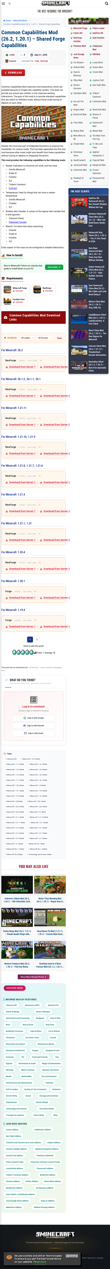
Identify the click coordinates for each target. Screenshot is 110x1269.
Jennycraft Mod (80, 165)
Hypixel (9, 1063)
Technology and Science (16, 1109)
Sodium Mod (79, 67)
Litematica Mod (99, 101)
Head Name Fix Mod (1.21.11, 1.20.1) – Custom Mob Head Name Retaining (50, 933)
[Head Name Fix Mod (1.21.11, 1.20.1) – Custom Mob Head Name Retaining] (50, 917)
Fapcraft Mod (98, 160)
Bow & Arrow (28, 1025)
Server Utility (11, 1096)
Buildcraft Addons (47, 1175)
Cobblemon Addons (42, 1130)
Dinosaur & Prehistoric (15, 1050)
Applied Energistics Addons (46, 1149)
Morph (8, 1076)
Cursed (53, 1037)
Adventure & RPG (32, 1005)
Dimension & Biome (46, 1044)
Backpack (40, 1018)
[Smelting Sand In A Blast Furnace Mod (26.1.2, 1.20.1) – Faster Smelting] (50, 950)
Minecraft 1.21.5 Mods (38, 828)
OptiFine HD (98, 33)
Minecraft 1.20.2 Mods (15, 807)
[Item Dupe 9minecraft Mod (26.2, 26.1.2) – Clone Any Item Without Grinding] (79, 254)
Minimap (9, 1070)
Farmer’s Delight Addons (16, 1149)
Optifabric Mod (80, 93)
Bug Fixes (50, 1025)
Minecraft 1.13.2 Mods (15, 770)
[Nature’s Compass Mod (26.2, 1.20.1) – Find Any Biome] (17, 950)
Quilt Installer (98, 38)
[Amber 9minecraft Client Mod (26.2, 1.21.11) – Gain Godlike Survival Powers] (79, 273)
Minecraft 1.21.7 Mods (38, 833)
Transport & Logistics (15, 1115)
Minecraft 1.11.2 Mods (15, 764)
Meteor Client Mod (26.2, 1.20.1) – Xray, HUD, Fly (97, 304)
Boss (8, 1025)
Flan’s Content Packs (14, 1162)
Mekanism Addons (14, 1207)
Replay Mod (79, 131)
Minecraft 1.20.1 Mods (37, 801)
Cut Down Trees (32, 1037)
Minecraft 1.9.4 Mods (15, 844)
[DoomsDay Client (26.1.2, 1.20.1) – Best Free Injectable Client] (79, 366)
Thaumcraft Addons (44, 1168)
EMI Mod (96, 54)
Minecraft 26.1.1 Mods (15, 849)
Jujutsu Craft (98, 80)
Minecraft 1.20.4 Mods (38, 807)
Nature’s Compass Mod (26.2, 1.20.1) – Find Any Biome (17, 965)
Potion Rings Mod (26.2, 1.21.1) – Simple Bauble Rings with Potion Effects (17, 933)
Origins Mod (79, 109)
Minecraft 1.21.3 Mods (39, 823)
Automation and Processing (18, 1018)
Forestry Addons (13, 1181)
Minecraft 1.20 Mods (15, 801)
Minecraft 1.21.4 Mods (15, 828)
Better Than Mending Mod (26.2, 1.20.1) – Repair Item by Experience (50, 900)
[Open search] (107, 3)
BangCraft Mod (99, 165)
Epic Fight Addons (13, 1136)
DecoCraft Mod (80, 114)
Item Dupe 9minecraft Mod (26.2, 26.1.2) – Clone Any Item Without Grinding (96, 254)
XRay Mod (78, 80)
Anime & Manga (12, 1012)
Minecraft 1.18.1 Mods (38, 780)
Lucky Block (98, 62)
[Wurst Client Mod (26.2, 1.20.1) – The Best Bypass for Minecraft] (79, 335)
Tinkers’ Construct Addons (17, 1175)
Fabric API (78, 33)
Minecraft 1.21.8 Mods (15, 838)
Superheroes (11, 1102)
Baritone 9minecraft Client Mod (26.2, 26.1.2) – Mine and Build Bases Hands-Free (97, 220)
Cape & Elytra (35, 1031)
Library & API (12, 759)
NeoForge (44, 61)
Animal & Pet (53, 1005)
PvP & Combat (12, 1089)
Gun (57, 1057)
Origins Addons (53, 1142)
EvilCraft (13, 188)
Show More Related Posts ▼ (34, 977)
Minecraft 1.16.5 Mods (38, 775)
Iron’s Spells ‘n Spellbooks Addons (20, 1194)
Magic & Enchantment (51, 1063)
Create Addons (12, 1130)
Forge (37, 61)
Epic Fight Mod (99, 85)
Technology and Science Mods (40, 854)
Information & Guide (27, 1063)
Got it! (72, 1256)
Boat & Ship (55, 1018)
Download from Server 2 (57, 366)
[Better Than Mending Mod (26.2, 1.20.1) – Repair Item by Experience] (50, 885)
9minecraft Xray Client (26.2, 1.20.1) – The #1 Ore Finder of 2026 (97, 237)
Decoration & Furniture (15, 1044)
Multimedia (26, 1076)
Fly (23, 1057)
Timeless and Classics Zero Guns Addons (23, 1142)
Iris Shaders (79, 62)
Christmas (10, 1037)
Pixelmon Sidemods (45, 1155)
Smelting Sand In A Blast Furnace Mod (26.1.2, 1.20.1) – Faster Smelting (50, 965)
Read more (40, 1261)
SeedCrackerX (80, 160)
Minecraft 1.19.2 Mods (38, 791)
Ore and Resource (49, 1076)
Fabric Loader (98, 28)
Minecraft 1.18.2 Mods (15, 785)
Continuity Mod (80, 170)
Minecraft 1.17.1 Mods (15, 780)
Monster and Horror (50, 1070)
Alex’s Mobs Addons (52, 1181)
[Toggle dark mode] (9, 3)
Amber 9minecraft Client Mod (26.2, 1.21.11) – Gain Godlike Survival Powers (96, 273)
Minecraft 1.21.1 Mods (15, 817)
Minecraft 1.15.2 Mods (15, 775)
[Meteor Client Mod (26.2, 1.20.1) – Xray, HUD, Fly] (79, 305)
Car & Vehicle (54, 1031)
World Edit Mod (99, 109)
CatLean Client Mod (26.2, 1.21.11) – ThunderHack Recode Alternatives (97, 350)
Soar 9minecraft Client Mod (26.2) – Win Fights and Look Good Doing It (97, 290)
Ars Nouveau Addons (45, 1188)
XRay (55, 1115)
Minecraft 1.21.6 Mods (15, 833)
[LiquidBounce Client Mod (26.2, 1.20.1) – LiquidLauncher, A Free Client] (79, 319)
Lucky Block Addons (14, 1168)
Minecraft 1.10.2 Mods (31, 759)
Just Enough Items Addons (17, 1201)
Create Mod (98, 72)
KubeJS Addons (47, 1201)
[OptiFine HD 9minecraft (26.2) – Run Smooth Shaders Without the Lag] (79, 203)
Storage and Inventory (48, 1096)
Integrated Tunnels (17, 222)
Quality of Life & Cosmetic (35, 1089)
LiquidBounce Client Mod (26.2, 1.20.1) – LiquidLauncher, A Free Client (98, 319)
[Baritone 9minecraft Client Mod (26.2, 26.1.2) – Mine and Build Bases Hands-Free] (79, 220)
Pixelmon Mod (80, 46)
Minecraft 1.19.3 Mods (15, 796)
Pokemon (49, 1083)
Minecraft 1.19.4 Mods (38, 796)
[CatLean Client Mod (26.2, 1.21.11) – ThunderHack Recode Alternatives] (79, 351)
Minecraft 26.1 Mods (37, 844)
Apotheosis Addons (14, 1188)
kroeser (12, 61)
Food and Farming (39, 1057)
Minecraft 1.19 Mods (38, 785)
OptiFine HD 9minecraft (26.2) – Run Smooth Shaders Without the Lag (98, 202)
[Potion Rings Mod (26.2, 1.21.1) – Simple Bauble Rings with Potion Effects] (17, 917)
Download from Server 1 (22, 366)
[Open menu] (3, 3)
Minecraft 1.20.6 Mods (15, 812)
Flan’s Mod (78, 122)
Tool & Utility (38, 1115)
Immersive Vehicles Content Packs (45, 1162)
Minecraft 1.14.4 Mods (38, 770)
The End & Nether (46, 1109)
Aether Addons (32, 1181)
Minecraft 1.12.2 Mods (38, 764)
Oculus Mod (98, 67)
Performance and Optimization (19, 1083)
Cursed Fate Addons (14, 1155)
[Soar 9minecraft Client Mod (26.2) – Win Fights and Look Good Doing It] (79, 290)
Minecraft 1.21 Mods (38, 812)
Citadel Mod (79, 144)
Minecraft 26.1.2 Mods (38, 849)
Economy (10, 1057)
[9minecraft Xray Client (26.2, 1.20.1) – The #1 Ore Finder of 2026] (79, 237)
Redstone (56, 1089)
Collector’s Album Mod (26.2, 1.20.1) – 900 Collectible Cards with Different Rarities (17, 900)
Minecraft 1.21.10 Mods (39, 817)
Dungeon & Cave (53, 1050)
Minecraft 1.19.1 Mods (15, 791)
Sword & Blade (42, 1102)
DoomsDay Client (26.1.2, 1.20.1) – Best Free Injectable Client (97, 366)
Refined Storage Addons (44, 1207)
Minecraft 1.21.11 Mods (16, 823)
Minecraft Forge (80, 28)
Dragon (35, 1050)
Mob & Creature (27, 1070)
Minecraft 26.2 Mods (15, 854)
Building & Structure (14, 1031)
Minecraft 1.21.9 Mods (38, 838)
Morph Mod (97, 131)
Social (28, 1096)
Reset (59, 338)
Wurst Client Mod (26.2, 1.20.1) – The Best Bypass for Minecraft (97, 335)
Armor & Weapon (43, 1012)
